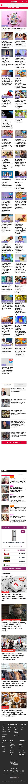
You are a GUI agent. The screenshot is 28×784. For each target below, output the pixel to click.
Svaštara (22, 727)
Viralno (23, 724)
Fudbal (15, 726)
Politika (3, 726)
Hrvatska (12, 747)
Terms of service (22, 755)
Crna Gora (12, 750)
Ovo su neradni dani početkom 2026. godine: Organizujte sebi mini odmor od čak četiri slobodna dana (13, 597)
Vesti (3, 724)
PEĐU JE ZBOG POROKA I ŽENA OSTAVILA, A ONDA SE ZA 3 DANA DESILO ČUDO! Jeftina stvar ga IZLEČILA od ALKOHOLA (18, 424)
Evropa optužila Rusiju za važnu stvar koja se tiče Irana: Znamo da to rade (18, 390)
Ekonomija (4, 731)
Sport (16, 724)
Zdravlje (3, 748)
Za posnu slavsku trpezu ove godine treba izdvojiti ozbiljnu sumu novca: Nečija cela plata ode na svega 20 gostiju (13, 713)
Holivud (9, 729)
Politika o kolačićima (21, 749)
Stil (2, 744)
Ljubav (3, 746)
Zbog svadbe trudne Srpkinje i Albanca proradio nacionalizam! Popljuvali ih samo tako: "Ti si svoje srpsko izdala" (12, 656)
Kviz (9, 731)
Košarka (16, 727)
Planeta (11, 742)
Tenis (15, 729)
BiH (11, 749)
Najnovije (20, 384)
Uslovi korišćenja (22, 750)
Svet (11, 741)
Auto (11, 754)
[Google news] (23, 771)
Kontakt (20, 744)
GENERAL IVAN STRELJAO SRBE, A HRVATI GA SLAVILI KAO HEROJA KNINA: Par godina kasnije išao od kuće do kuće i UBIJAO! (13, 627)
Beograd (3, 733)
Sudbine (3, 738)
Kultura (3, 751)
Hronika (3, 729)
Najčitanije (8, 384)
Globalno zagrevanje (12, 745)
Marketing (21, 746)
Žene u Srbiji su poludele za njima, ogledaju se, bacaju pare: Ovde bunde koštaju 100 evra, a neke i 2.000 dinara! (13, 684)
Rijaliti (9, 726)
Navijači (16, 734)
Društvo (3, 727)
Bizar (22, 726)
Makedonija (12, 752)
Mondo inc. (22, 741)
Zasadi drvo (4, 734)
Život (3, 742)
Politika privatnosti (22, 752)
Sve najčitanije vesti (14, 442)
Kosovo (3, 736)
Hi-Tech (3, 749)
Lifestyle (5, 741)
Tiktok (22, 729)
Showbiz (11, 724)
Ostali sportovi (16, 732)
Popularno (20, 474)
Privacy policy (21, 754)
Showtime (16, 735)
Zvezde (9, 727)
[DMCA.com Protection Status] (14, 778)
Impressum (21, 742)
